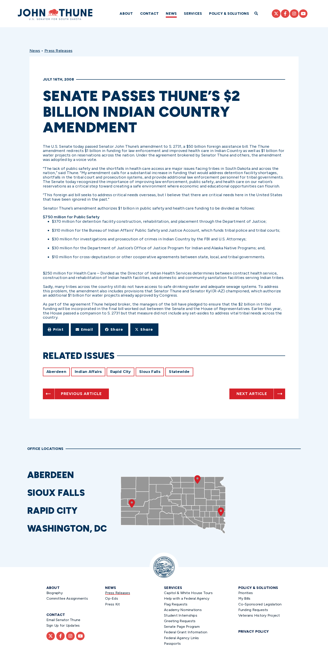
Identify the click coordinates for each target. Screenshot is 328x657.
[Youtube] (303, 13)
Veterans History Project (259, 615)
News (171, 13)
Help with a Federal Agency (187, 598)
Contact (149, 13)
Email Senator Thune (63, 620)
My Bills (244, 598)
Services (193, 13)
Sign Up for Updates (63, 625)
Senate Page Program (182, 626)
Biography (54, 593)
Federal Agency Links (181, 638)
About (126, 13)
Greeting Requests (179, 621)
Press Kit (112, 604)
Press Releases (58, 50)
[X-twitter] (276, 13)
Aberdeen (56, 372)
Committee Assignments (67, 598)
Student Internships (180, 615)
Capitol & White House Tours (188, 593)
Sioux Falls (149, 372)
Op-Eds (111, 598)
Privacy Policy (253, 631)
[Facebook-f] (285, 13)
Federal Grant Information (185, 632)
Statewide (179, 372)
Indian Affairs (88, 372)
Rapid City (120, 372)
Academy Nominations (183, 610)
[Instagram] (294, 13)
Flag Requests (175, 604)
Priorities (245, 593)
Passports (172, 643)
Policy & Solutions (229, 13)
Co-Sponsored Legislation (260, 604)
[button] (56, 329)
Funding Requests (253, 610)
